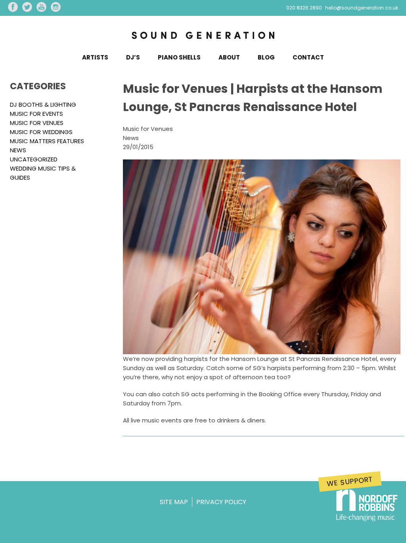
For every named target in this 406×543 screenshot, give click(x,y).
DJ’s (133, 57)
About (229, 57)
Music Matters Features (47, 141)
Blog (266, 57)
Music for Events (36, 113)
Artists (95, 57)
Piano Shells (179, 57)
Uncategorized (33, 159)
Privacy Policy (221, 502)
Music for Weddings (41, 132)
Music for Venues (36, 123)
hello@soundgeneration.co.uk (361, 7)
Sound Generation (203, 37)
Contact (308, 57)
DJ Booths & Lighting (43, 104)
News (18, 150)
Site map (174, 502)
